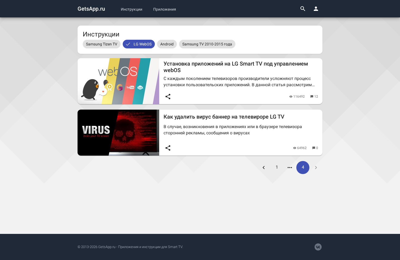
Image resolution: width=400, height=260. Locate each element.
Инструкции (131, 9)
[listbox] (200, 44)
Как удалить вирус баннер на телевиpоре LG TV (224, 116)
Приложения (164, 9)
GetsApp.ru (91, 8)
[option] (102, 44)
